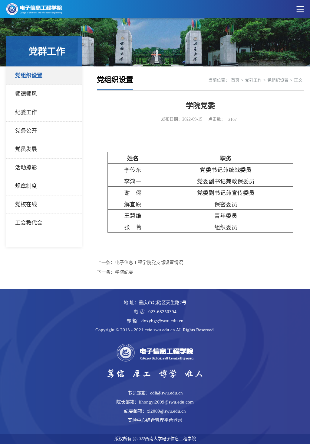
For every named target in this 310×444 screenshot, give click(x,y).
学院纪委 (124, 272)
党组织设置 (28, 75)
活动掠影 (26, 168)
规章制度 (26, 186)
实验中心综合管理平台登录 (155, 420)
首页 (235, 80)
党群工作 (253, 80)
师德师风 (26, 94)
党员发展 (26, 149)
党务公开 (26, 131)
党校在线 (26, 204)
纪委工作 (26, 112)
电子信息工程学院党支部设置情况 (149, 262)
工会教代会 (28, 223)
